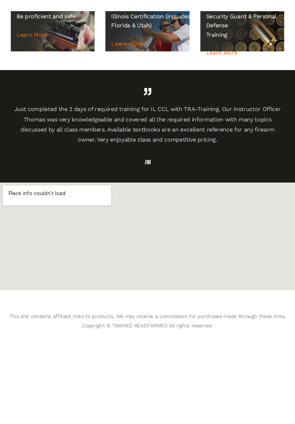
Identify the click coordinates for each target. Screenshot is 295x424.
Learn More (32, 34)
